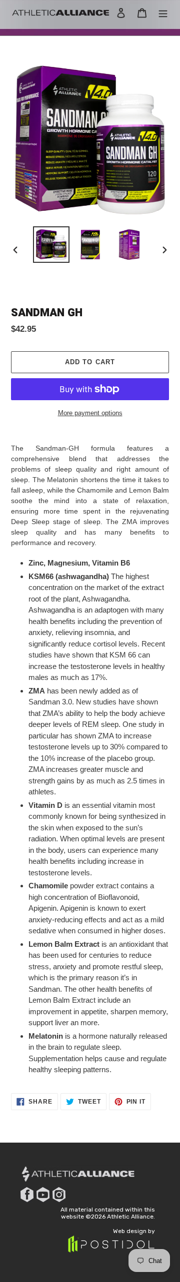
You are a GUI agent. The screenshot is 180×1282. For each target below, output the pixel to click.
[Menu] (163, 12)
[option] (51, 244)
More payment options (90, 413)
